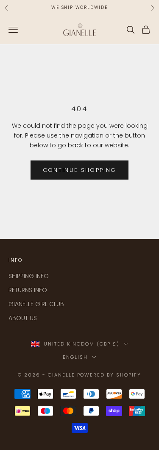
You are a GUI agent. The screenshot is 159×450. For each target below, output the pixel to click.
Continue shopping (80, 170)
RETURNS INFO (27, 290)
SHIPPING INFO (28, 276)
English (75, 357)
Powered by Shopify (109, 374)
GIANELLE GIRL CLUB (36, 304)
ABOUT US (22, 318)
